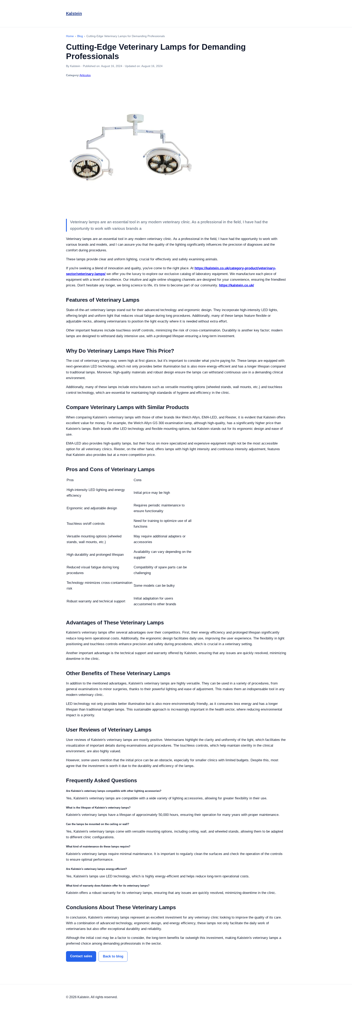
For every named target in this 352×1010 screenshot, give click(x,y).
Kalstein (74, 13)
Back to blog (113, 956)
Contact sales (81, 956)
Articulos (85, 75)
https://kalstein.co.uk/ (236, 285)
